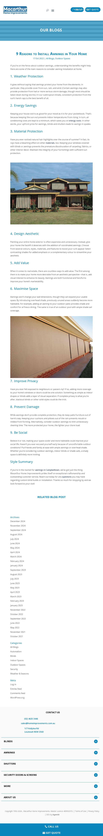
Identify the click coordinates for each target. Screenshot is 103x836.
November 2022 (17, 609)
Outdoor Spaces (62, 58)
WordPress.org (17, 697)
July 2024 (14, 539)
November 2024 (17, 525)
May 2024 (14, 547)
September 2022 (18, 618)
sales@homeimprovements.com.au (38, 723)
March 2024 (15, 556)
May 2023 (14, 587)
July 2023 (14, 578)
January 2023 (16, 605)
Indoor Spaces (17, 660)
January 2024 (16, 565)
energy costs (75, 120)
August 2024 (16, 534)
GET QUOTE (92, 9)
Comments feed (17, 693)
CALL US (78, 9)
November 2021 (17, 632)
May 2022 (14, 627)
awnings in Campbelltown (47, 470)
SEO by (52, 814)
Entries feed (16, 688)
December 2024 (17, 521)
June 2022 (15, 623)
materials (50, 143)
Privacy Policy (93, 811)
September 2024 (18, 530)
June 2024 (15, 543)
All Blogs (50, 58)
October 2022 (16, 614)
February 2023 (17, 601)
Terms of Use (80, 811)
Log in (13, 684)
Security (14, 669)
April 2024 (15, 552)
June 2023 (15, 583)
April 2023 (15, 592)
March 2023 (15, 596)
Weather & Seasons (19, 673)
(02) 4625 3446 (31, 718)
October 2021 (16, 636)
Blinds (13, 656)
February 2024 (17, 561)
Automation (15, 651)
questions (66, 476)
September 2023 (18, 570)
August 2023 (16, 574)
